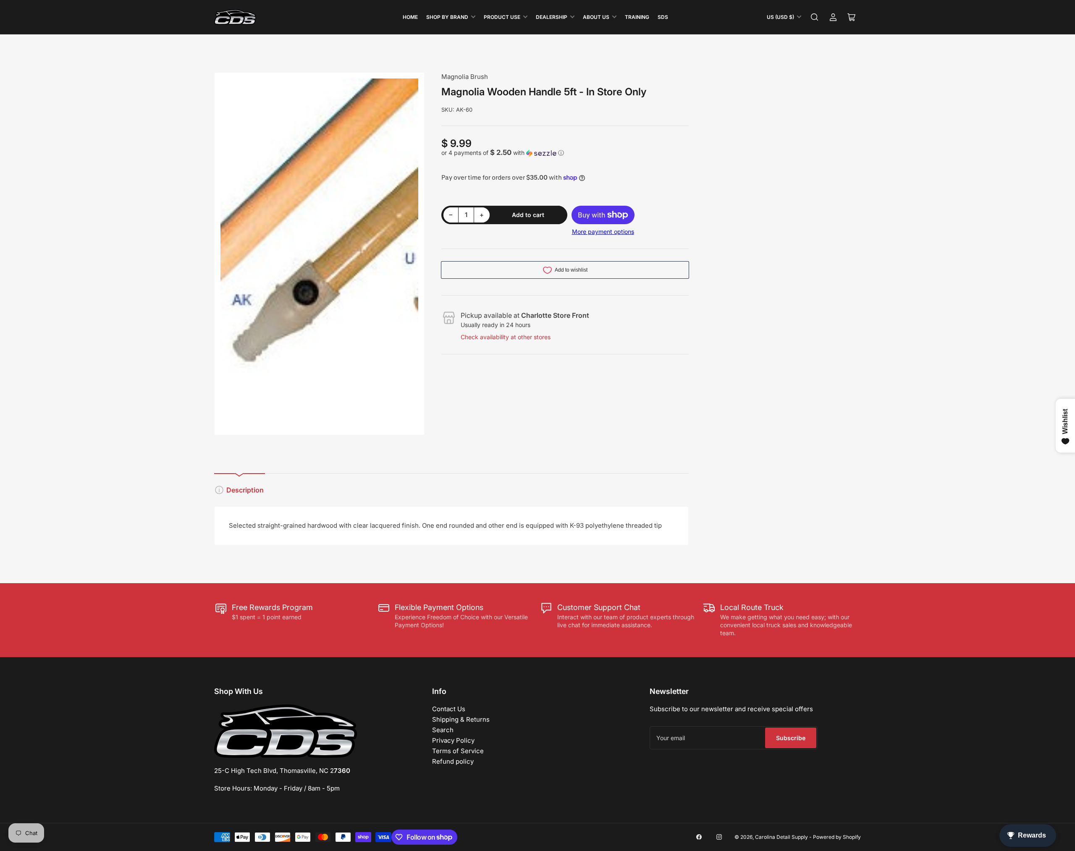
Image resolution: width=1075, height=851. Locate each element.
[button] (565, 153)
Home (410, 17)
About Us (596, 17)
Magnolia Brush (464, 77)
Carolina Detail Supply (781, 837)
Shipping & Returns (461, 719)
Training (637, 17)
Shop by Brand (447, 17)
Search (443, 730)
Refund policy (453, 761)
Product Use (502, 17)
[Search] (814, 17)
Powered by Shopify (837, 837)
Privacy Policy (453, 740)
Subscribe (790, 737)
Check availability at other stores (506, 336)
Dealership (551, 17)
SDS (663, 17)
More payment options (603, 231)
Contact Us (448, 709)
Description (245, 490)
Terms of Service (458, 751)
